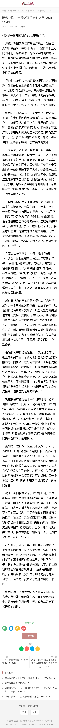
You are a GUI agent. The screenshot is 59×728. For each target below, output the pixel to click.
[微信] (4, 628)
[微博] (23, 628)
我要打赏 (29, 623)
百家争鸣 (41, 10)
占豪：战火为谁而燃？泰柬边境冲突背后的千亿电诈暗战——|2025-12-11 (44, 663)
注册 (35, 712)
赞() (22, 26)
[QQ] (11, 628)
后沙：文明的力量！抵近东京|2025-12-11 (15, 661)
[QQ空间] (17, 628)
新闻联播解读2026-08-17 (17, 683)
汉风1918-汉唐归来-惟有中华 (29, 4)
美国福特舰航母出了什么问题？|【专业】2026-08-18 (30, 678)
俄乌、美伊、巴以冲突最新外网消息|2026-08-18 (28, 696)
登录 (24, 712)
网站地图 (48, 720)
